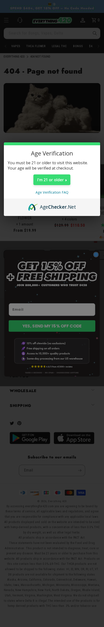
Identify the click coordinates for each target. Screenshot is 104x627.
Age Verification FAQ (52, 192)
